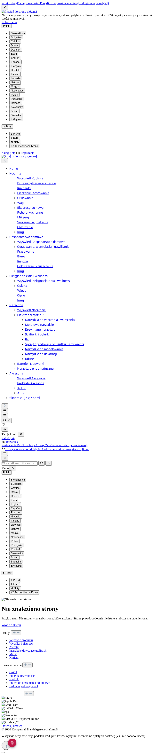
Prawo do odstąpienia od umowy (29, 682)
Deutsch (15, 49)
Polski (14, 94)
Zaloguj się (9, 152)
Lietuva (15, 82)
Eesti (14, 53)
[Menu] (5, 410)
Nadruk (14, 679)
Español (15, 61)
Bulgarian (16, 37)
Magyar (15, 86)
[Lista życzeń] (3, 425)
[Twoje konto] (5, 429)
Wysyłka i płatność (21, 643)
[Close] (5, 458)
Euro (14, 137)
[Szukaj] (7, 420)
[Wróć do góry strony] (6, 745)
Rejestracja (27, 152)
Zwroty (14, 647)
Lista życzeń (69, 445)
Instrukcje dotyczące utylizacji (27, 650)
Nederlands (17, 90)
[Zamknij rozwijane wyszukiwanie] (48, 463)
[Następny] (5, 405)
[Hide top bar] (5, 7)
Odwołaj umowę (12, 725)
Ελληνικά (16, 119)
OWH (13, 672)
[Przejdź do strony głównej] (19, 11)
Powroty (83, 445)
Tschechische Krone (24, 146)
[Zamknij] (3, 752)
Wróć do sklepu (11, 625)
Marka (13, 654)
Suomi (14, 111)
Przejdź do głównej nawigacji (90, 3)
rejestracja (12, 441)
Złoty (15, 141)
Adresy (40, 445)
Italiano (15, 74)
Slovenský (17, 107)
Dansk (14, 45)
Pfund (15, 133)
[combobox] (20, 463)
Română (15, 102)
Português (16, 98)
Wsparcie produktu (21, 640)
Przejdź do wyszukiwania (56, 3)
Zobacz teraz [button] (9, 22)
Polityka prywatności (22, 675)
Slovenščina (18, 33)
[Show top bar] (5, 453)
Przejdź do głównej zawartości (21, 3)
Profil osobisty (26, 445)
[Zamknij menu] (21, 434)
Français (16, 66)
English (15, 57)
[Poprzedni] (5, 160)
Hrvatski (15, 70)
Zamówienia (53, 445)
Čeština (15, 41)
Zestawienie (9, 445)
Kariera (14, 657)
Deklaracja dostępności (23, 686)
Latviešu (15, 78)
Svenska (16, 115)
